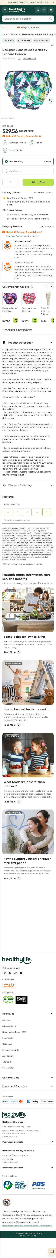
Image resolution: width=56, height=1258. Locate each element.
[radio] (28, 161)
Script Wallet (8, 1068)
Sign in (9, 236)
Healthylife (8, 1013)
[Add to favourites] (52, 45)
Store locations (9, 1176)
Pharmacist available (12, 1142)
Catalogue (7, 1044)
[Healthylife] (17, 10)
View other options (43, 192)
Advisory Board (9, 1026)
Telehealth (6, 1062)
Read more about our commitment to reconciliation (27, 1225)
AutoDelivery (15, 171)
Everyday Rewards (10, 1050)
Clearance (15, 34)
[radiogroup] (28, 166)
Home (4, 34)
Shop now (44, 2)
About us (6, 1020)
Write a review (29, 58)
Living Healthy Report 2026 (14, 1032)
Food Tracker (8, 1038)
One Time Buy (16, 161)
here (31, 564)
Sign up (19, 236)
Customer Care (10, 1077)
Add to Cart (38, 182)
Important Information (14, 1086)
